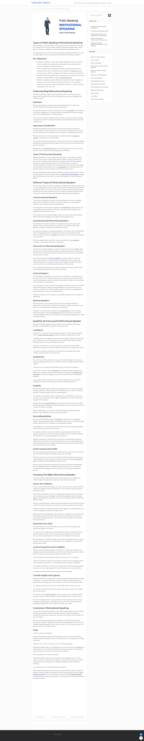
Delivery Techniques (78, 2)
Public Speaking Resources (97, 81)
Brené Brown (67, 207)
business (74, 71)
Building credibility (76, 674)
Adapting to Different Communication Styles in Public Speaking (99, 44)
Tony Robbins (71, 110)
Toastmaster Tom (40, 717)
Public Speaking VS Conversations (99, 87)
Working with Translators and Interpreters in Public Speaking (99, 34)
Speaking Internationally (97, 90)
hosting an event (50, 594)
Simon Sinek (64, 311)
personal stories (49, 148)
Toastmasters (109, 2)
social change (61, 167)
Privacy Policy (57, 734)
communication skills (66, 77)
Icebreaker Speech (41, 2)
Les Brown (54, 235)
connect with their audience (46, 335)
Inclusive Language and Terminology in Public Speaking (99, 39)
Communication (103, 2)
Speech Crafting (86, 2)
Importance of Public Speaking (99, 75)
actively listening (50, 403)
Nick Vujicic (56, 370)
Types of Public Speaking (77, 717)
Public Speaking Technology (98, 84)
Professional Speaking (94, 2)
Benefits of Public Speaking (98, 57)
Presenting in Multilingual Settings (100, 31)
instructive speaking (54, 258)
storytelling (76, 240)
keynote (56, 313)
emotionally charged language (69, 174)
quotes (79, 647)
